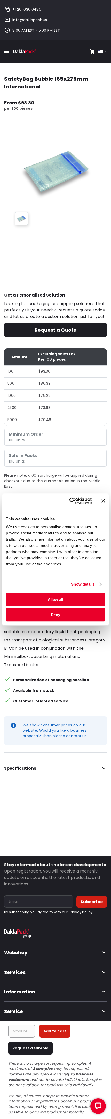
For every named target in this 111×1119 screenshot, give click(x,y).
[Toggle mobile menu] (6, 51)
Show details (82, 584)
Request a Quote (55, 330)
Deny (55, 615)
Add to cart (54, 1031)
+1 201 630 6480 (26, 9)
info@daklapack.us (29, 19)
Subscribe (92, 902)
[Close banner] (103, 501)
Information (19, 992)
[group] (21, 218)
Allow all (55, 599)
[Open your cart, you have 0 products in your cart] (92, 51)
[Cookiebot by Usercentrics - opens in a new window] (70, 500)
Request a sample (30, 1048)
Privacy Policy (80, 912)
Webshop (15, 952)
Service (13, 1011)
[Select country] (102, 51)
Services (15, 972)
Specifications (20, 768)
